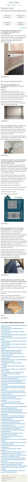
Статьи (19, 5)
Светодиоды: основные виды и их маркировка (13, 391)
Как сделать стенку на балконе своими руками (13, 416)
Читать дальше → (4, 76)
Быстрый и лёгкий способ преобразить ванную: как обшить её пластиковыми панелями (14, 377)
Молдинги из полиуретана (7, 16)
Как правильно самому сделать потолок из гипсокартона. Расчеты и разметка (12, 433)
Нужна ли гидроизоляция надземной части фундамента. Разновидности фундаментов (12, 410)
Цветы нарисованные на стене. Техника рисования (14, 465)
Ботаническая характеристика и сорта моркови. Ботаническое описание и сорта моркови (13, 427)
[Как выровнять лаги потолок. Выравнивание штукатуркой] (14, 266)
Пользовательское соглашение (10, 477)
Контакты (3, 477)
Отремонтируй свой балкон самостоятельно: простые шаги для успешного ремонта (12, 421)
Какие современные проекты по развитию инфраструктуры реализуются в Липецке (11, 351)
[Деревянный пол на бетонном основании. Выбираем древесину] (14, 307)
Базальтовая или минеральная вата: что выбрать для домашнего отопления (13, 443)
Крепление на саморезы (7, 23)
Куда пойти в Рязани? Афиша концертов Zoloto (13, 386)
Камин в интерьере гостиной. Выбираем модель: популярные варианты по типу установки (13, 452)
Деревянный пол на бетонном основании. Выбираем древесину (14, 280)
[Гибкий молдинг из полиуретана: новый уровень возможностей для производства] (14, 208)
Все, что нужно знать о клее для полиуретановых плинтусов (13, 126)
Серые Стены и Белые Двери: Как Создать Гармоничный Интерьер (12, 354)
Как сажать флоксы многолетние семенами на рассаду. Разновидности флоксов (13, 471)
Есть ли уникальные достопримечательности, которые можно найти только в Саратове (12, 372)
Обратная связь (4, 480)
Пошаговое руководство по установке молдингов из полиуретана (11, 32)
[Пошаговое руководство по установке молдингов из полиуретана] (14, 59)
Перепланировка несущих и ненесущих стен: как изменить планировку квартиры (13, 396)
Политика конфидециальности (7, 478)
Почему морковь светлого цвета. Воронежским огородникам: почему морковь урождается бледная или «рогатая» (13, 459)
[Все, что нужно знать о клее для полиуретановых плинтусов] (14, 147)
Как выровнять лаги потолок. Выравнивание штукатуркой (12, 228)
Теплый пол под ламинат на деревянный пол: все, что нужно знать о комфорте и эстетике (14, 455)
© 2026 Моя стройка (5, 475)
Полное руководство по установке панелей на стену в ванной (12, 86)
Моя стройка (14, 2)
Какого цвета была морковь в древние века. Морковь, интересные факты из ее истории (12, 463)
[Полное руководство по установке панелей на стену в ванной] (14, 112)
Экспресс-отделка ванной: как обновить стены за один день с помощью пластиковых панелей (13, 380)
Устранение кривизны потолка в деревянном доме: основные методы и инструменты (14, 407)
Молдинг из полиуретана (21, 23)
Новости (14, 5)
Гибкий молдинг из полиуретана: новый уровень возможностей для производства (14, 161)
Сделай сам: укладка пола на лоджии (11, 401)
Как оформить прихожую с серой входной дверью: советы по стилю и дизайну (14, 360)
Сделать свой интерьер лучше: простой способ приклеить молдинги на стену (13, 424)
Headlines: (4, 375)
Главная (9, 5)
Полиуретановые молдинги (21, 16)
